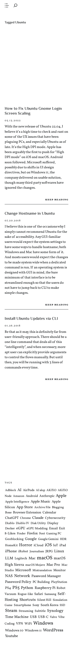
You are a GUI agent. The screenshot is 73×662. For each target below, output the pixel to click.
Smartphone (22, 605)
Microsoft (23, 570)
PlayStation (59, 582)
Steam (11, 611)
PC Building (41, 582)
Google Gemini (48, 539)
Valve (53, 617)
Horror (25, 545)
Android (32, 496)
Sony (35, 605)
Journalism (37, 551)
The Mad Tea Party (36, 15)
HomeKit (11, 545)
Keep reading (56, 200)
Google (31, 539)
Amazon (18, 496)
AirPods (28, 490)
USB (33, 617)
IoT (55, 545)
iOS (48, 545)
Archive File (42, 507)
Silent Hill (44, 600)
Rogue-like (25, 594)
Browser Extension (27, 512)
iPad (62, 545)
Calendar (49, 512)
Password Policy (18, 581)
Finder (21, 534)
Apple (61, 496)
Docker (10, 528)
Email (53, 528)
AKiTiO (51, 490)
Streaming (26, 611)
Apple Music (40, 501)
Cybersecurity (55, 518)
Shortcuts (27, 599)
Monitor (59, 570)
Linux (59, 551)
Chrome (25, 518)
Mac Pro (53, 564)
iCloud (38, 545)
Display (52, 523)
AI (19, 490)
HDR (63, 539)
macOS (45, 558)
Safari (38, 594)
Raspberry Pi (45, 587)
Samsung (50, 594)
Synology (55, 611)
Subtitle (40, 611)
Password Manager (46, 576)
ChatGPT (12, 518)
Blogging (58, 507)
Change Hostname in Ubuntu (30, 214)
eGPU (20, 528)
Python (27, 588)
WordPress (53, 630)
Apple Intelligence (17, 502)
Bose (8, 512)
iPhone (11, 551)
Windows (43, 623)
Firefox (32, 533)
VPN (19, 623)
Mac (32, 558)
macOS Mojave (35, 565)
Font (42, 534)
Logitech (21, 558)
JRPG (49, 551)
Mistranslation (42, 570)
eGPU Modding (37, 528)
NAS (9, 576)
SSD (62, 605)
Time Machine (17, 617)
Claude (38, 517)
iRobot (23, 551)
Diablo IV (22, 523)
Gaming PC (53, 534)
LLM (9, 558)
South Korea (49, 605)
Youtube (11, 636)
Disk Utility (38, 523)
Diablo (9, 523)
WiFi (28, 623)
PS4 (8, 587)
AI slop (40, 490)
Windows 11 (33, 630)
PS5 (15, 587)
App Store (24, 507)
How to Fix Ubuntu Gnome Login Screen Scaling (33, 111)
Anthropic (47, 496)
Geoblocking (14, 539)
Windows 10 (14, 630)
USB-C (43, 617)
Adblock (10, 490)
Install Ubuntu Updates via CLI (31, 319)
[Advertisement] (36, 65)
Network (22, 576)
